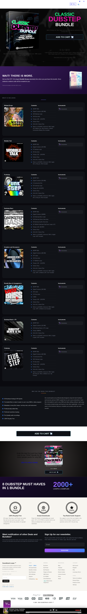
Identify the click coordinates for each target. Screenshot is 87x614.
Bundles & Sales (33, 570)
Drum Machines (47, 578)
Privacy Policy (76, 580)
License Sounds (62, 574)
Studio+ (32, 565)
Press (59, 576)
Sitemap (75, 584)
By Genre (46, 565)
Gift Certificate (32, 574)
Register (75, 567)
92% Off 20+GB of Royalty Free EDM (53, 465)
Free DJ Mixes (61, 570)
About (59, 578)
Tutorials (60, 567)
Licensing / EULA (77, 572)
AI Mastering (33, 579)
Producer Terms (76, 582)
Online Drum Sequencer (48, 581)
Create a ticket (5, 586)
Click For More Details (29, 462)
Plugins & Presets (48, 572)
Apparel (31, 576)
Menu (73, 4)
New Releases (32, 572)
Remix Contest (61, 572)
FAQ (74, 570)
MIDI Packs (46, 574)
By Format (46, 567)
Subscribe (64, 550)
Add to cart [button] (63, 37)
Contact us (11, 586)
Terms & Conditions (77, 578)
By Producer (46, 570)
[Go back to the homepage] (24, 6)
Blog (59, 565)
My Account (75, 565)
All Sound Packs (32, 567)
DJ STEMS (46, 576)
